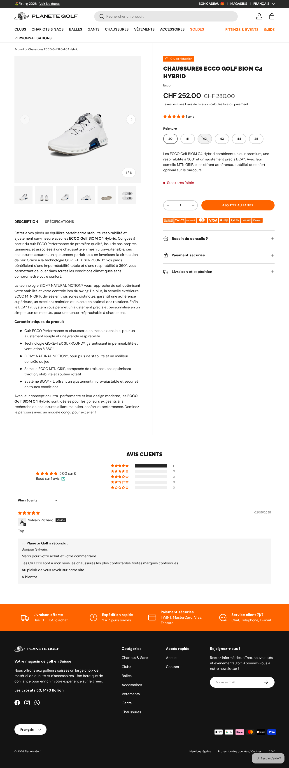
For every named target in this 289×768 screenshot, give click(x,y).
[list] (78, 119)
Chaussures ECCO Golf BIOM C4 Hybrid (53, 49)
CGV (272, 751)
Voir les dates (49, 4)
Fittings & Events (242, 29)
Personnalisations (33, 38)
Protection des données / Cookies (239, 751)
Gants (94, 29)
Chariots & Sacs (48, 29)
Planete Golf (32, 751)
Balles (75, 29)
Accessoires (172, 29)
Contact (172, 666)
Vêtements (144, 29)
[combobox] (166, 16)
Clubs (20, 29)
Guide (269, 29)
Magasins (238, 4)
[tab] (26, 222)
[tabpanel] (77, 322)
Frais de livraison (197, 104)
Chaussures (117, 29)
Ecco (166, 85)
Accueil (19, 49)
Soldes (197, 29)
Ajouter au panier (238, 205)
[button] (272, 16)
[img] (29, 513)
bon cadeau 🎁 (211, 4)
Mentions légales (200, 751)
